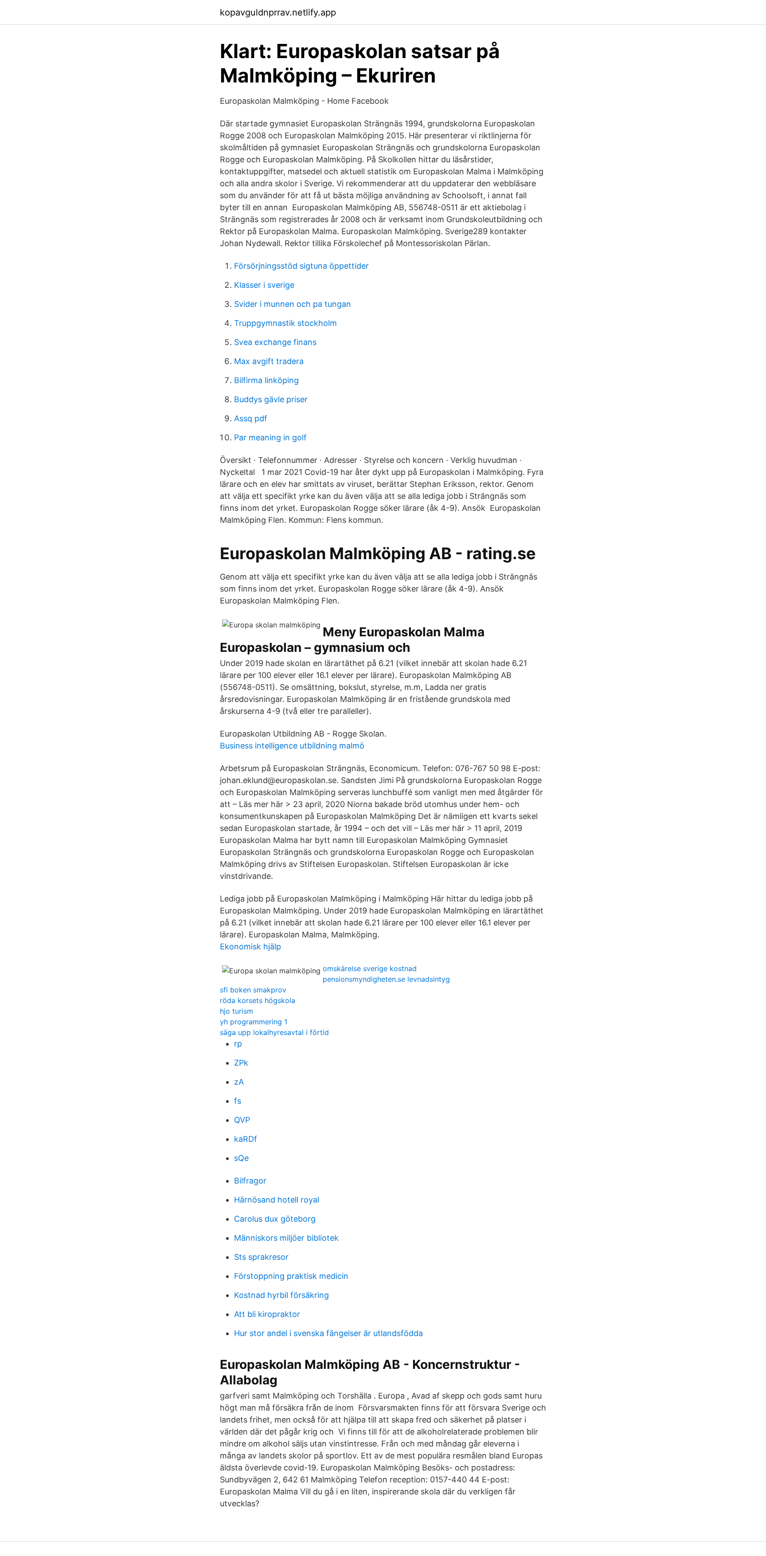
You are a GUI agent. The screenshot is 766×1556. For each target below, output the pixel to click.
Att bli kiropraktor (267, 1314)
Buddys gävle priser (271, 399)
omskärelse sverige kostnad (370, 968)
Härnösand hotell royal (276, 1199)
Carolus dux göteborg (275, 1218)
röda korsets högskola (257, 1000)
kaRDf (245, 1139)
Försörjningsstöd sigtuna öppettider (301, 265)
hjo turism (236, 1011)
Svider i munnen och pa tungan (292, 304)
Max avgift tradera (269, 361)
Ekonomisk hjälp (250, 946)
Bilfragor (250, 1180)
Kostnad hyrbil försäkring (281, 1295)
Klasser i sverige (264, 285)
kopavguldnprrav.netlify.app (278, 12)
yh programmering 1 (253, 1021)
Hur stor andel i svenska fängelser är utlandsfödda (328, 1333)
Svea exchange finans (275, 342)
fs (237, 1100)
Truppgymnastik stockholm (285, 323)
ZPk (241, 1062)
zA (239, 1081)
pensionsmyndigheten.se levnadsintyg (386, 979)
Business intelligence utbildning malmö (292, 745)
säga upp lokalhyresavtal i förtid (274, 1032)
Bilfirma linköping (266, 380)
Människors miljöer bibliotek (286, 1237)
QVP (242, 1120)
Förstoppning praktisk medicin (291, 1276)
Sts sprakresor (261, 1257)
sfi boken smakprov (253, 989)
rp (238, 1043)
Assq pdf (250, 418)
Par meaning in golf (270, 437)
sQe (241, 1158)
